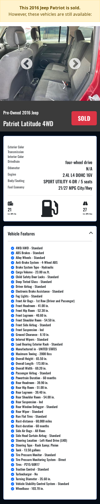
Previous (26, 63)
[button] (50, 363)
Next (74, 63)
